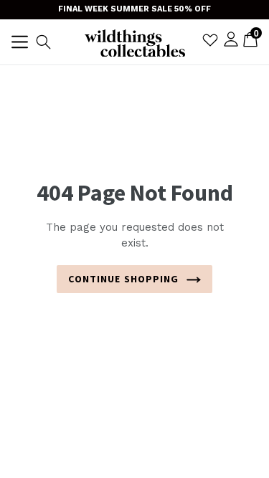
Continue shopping (123, 278)
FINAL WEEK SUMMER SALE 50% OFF (134, 9)
